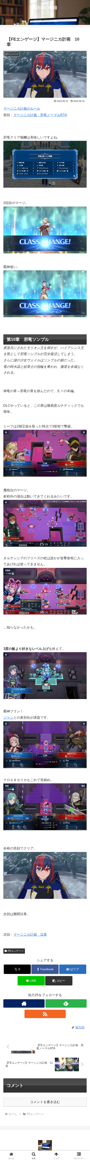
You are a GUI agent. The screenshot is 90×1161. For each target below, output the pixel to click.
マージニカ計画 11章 (30, 934)
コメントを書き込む (45, 1102)
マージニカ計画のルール (21, 108)
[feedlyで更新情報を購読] (66, 1003)
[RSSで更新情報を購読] (45, 1014)
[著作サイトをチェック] (24, 1003)
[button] (58, 980)
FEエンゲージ (16, 950)
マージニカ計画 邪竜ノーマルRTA (40, 115)
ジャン (8, 717)
